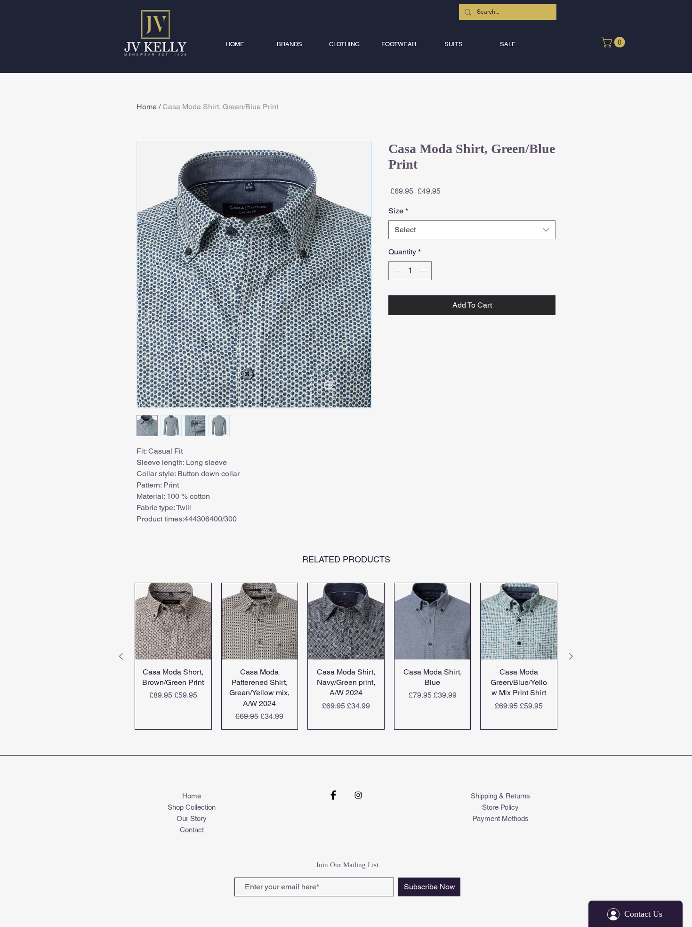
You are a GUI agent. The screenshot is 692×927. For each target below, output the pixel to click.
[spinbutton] (410, 271)
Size (398, 210)
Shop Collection (192, 807)
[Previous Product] (121, 656)
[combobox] (471, 229)
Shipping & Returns (500, 796)
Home (147, 106)
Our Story (192, 818)
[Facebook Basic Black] (333, 795)
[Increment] (423, 271)
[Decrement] (396, 271)
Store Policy (500, 807)
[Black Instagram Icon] (358, 795)
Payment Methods (501, 818)
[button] (289, 44)
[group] (346, 656)
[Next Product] (571, 656)
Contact (192, 830)
